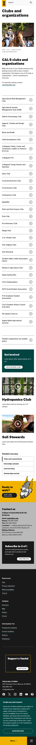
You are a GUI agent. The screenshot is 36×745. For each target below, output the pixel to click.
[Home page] (4, 3)
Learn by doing (9, 469)
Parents (5, 635)
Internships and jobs (11, 464)
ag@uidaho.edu (12, 518)
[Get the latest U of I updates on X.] (9, 694)
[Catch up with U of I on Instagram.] (15, 694)
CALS (8, 49)
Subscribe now (24, 559)
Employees (6, 639)
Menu (12, 741)
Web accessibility (8, 590)
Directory (5, 605)
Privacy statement (8, 586)
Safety (4, 612)
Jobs (3, 582)
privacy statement (12, 725)
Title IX (4, 593)
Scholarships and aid (11, 473)
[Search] (31, 3)
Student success (16, 49)
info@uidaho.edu (8, 689)
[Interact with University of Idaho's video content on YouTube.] (26, 694)
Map (3, 609)
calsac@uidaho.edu (8, 85)
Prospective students (9, 628)
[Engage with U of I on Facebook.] (3, 694)
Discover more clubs (13, 367)
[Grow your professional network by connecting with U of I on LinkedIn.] (21, 694)
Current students (8, 631)
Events (4, 616)
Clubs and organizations (13, 459)
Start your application (8, 495)
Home (3, 49)
